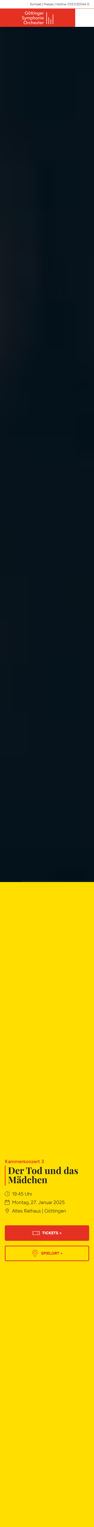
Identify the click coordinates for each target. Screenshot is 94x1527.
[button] (83, 17)
